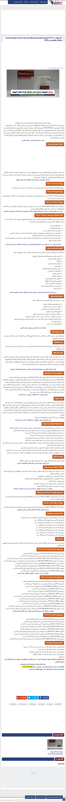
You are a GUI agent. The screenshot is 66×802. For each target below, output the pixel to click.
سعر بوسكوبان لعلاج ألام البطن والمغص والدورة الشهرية (33, 510)
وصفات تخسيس (18, 2)
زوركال (62, 558)
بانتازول (62, 563)
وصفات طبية (43, 2)
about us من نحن (41, 797)
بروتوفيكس (61, 561)
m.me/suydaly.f (27, 667)
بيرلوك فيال (49, 704)
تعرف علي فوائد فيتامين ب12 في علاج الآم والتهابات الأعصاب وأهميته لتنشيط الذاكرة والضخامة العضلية (33, 211)
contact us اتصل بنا (30, 797)
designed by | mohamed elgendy (8, 800)
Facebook (45, 697)
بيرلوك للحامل (41, 704)
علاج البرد (26, 2)
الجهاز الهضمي (58, 704)
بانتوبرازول (61, 586)
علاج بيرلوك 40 (13, 704)
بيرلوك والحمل (32, 704)
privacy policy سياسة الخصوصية (54, 797)
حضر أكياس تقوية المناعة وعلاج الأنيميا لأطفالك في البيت (33, 463)
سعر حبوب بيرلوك (23, 704)
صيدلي (46, 135)
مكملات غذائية (34, 2)
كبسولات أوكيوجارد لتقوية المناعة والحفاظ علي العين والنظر (33, 180)
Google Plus (24, 697)
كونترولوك (61, 556)
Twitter (34, 697)
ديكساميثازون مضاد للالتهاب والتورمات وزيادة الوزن (33, 394)
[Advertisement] (33, 22)
